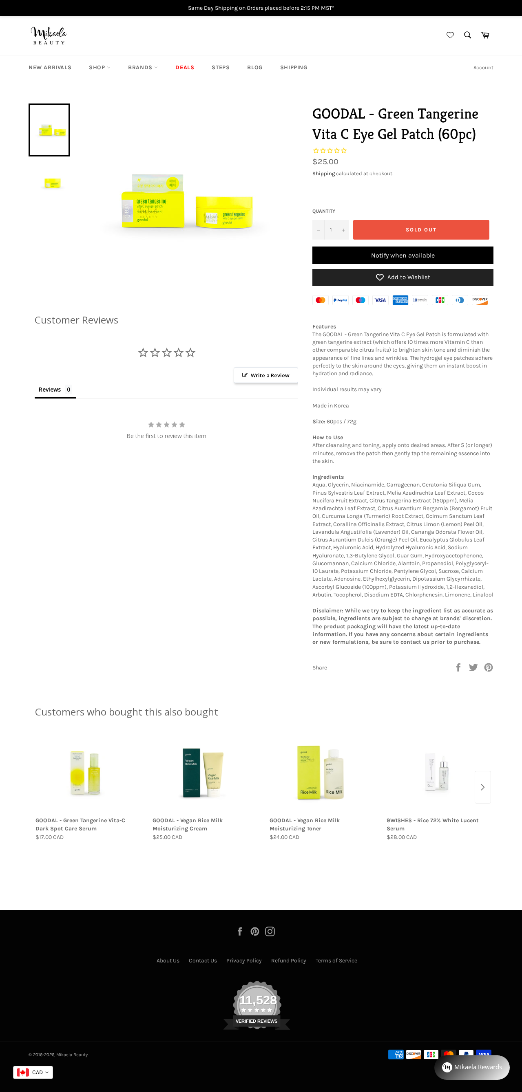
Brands (141, 67)
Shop (98, 67)
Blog (254, 67)
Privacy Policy (244, 960)
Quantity (323, 211)
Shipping (293, 67)
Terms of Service (336, 960)
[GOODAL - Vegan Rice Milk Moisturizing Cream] (202, 772)
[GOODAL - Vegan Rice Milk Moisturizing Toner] (319, 772)
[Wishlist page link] (449, 36)
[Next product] (483, 787)
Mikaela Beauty (72, 1054)
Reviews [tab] (50, 389)
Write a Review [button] (270, 375)
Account (483, 67)
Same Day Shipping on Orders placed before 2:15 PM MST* (261, 7)
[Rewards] (472, 1067)
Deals (184, 67)
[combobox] (33, 1072)
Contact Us (203, 960)
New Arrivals (50, 67)
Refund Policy (288, 960)
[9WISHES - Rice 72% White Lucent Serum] (437, 772)
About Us (168, 960)
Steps (221, 67)
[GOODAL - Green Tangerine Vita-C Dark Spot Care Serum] (85, 772)
